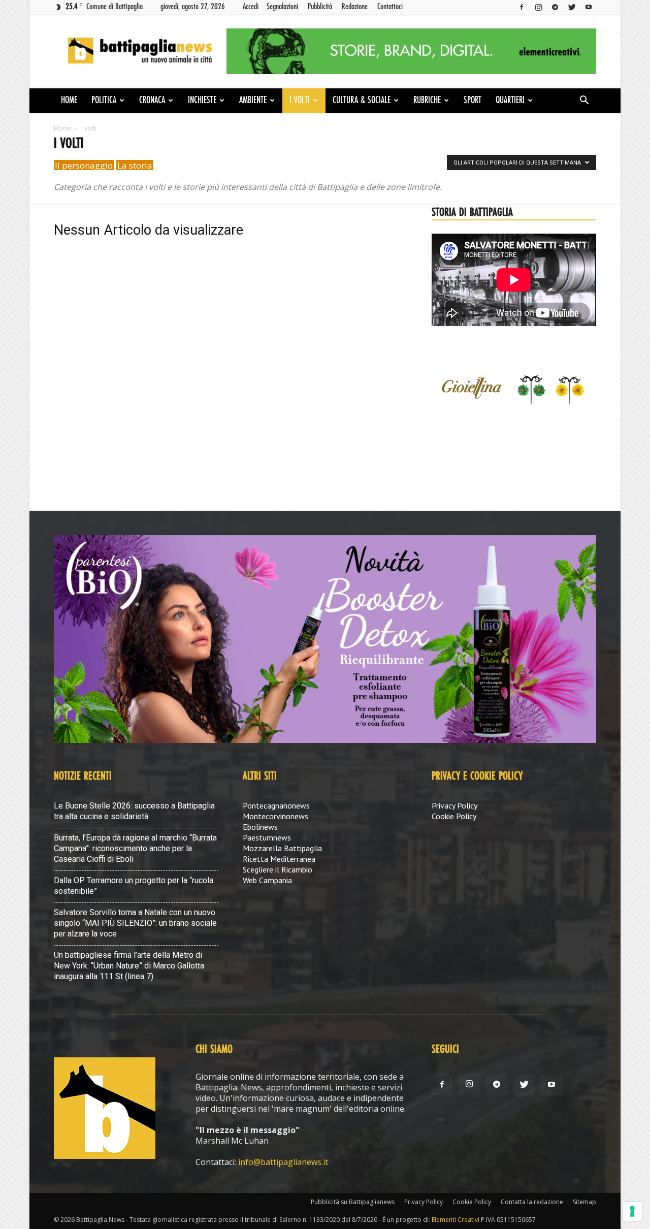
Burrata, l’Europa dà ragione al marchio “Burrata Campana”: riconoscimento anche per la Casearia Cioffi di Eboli (135, 848)
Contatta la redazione (532, 1202)
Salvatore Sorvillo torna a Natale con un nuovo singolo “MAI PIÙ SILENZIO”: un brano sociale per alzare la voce (135, 923)
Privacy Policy (454, 805)
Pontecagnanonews (276, 805)
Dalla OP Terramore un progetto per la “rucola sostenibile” (133, 886)
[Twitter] (571, 7)
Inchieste (202, 100)
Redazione (355, 6)
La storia (134, 165)
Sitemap (584, 1202)
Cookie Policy (454, 816)
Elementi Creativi (455, 1219)
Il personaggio (84, 165)
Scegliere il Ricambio (277, 869)
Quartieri (510, 100)
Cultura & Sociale (362, 100)
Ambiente (253, 100)
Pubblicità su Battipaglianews (353, 1202)
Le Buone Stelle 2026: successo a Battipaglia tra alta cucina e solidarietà (134, 811)
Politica (103, 100)
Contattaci (390, 6)
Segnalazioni (282, 6)
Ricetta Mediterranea (279, 859)
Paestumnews (267, 837)
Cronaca (152, 100)
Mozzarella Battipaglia (282, 848)
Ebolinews (260, 827)
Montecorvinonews (275, 816)
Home (69, 100)
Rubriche (427, 100)
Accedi (250, 6)
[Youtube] (588, 7)
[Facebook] (521, 7)
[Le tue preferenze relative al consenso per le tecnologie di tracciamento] (632, 1211)
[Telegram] (555, 7)
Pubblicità (320, 6)
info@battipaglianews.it (283, 1162)
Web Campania (267, 880)
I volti (299, 100)
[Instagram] (538, 7)
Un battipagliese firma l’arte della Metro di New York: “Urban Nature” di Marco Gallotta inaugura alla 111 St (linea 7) (129, 965)
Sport (472, 100)
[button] (584, 101)
